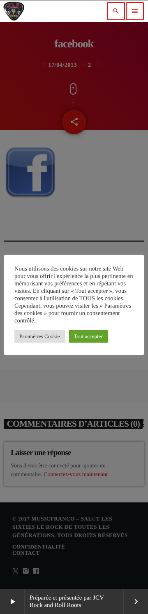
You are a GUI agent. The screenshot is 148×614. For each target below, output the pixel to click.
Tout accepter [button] (88, 336)
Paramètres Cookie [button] (39, 336)
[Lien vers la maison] (13, 11)
